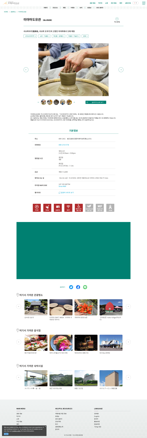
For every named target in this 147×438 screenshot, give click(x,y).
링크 (56, 424)
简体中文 (97, 424)
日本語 (96, 414)
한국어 (96, 419)
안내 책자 (58, 421)
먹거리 (18, 416)
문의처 (57, 429)
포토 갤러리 (99, 8)
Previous (26, 69)
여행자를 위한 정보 (60, 414)
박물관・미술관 (73, 36)
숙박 (81, 8)
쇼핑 (17, 419)
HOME (6, 12)
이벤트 (73, 8)
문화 (84, 36)
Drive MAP (62, 186)
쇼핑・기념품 (44, 36)
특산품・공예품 (58, 36)
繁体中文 (97, 421)
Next (121, 69)
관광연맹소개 (59, 427)
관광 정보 (19, 414)
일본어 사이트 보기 (67, 192)
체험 (64, 8)
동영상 (89, 8)
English (96, 416)
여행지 (46, 8)
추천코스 (55, 8)
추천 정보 (19, 421)
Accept (6, 434)
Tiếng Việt (97, 427)
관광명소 (13, 12)
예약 (17, 424)
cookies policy (16, 431)
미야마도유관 (22, 12)
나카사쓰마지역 (29, 36)
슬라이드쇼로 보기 (97, 102)
